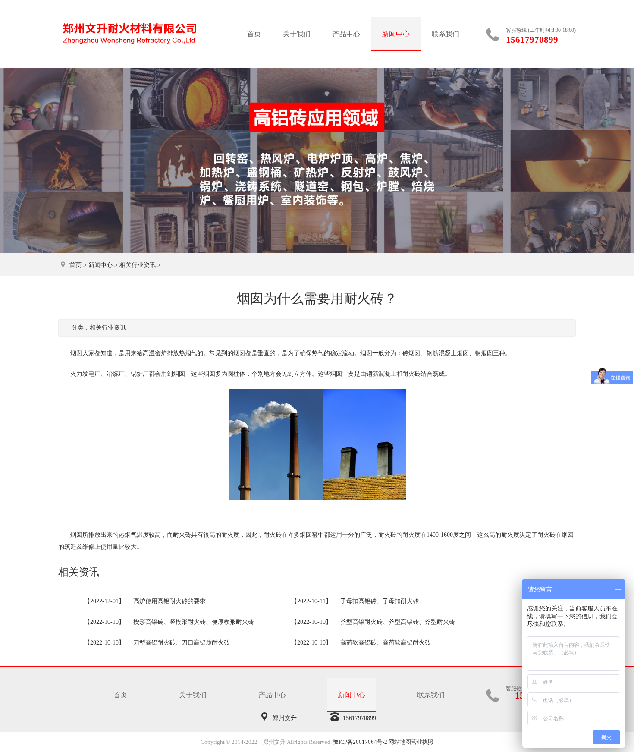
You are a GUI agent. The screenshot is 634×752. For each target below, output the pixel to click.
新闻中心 (396, 34)
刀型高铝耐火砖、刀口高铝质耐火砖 (181, 642)
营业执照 (422, 742)
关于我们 (297, 34)
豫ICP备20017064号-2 (360, 742)
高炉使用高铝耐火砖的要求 (169, 601)
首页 (254, 34)
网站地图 (400, 742)
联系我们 (445, 34)
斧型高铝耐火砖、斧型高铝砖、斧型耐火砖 (397, 622)
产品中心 (346, 34)
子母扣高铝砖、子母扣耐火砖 (379, 601)
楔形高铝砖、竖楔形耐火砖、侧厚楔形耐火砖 (193, 622)
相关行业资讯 (137, 265)
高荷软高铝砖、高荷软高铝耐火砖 (385, 642)
